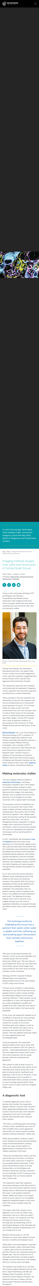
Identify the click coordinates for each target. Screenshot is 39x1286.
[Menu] (35, 4)
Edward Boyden (8, 733)
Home (4, 551)
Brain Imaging (14, 577)
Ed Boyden (15, 579)
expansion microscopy (11, 782)
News (8, 551)
